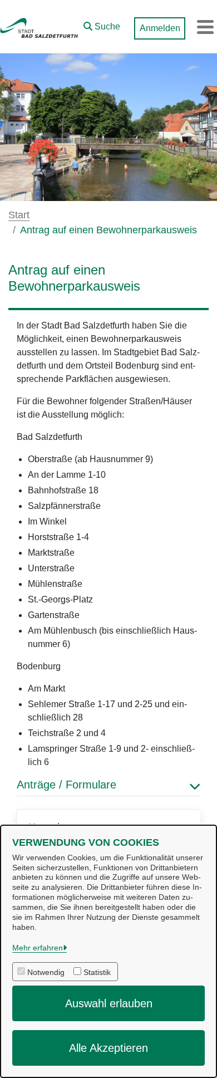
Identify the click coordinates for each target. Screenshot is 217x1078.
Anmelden (160, 28)
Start (18, 214)
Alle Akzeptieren (108, 1048)
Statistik (97, 972)
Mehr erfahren (37, 947)
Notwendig (46, 972)
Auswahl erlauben (108, 1003)
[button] (102, 24)
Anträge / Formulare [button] (66, 784)
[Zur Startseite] (39, 26)
